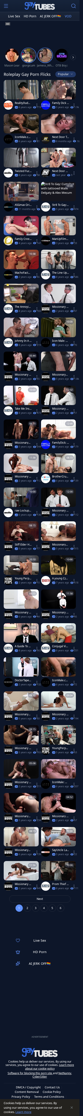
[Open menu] (6, 6)
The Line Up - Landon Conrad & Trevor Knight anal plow (60, 272)
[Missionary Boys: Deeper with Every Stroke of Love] (21, 877)
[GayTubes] (40, 6)
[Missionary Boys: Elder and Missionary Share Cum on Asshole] (58, 707)
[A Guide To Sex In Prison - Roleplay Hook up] (21, 639)
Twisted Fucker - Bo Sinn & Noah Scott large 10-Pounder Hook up (23, 171)
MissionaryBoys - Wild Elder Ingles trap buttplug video (23, 442)
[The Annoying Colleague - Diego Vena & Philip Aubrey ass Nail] (21, 299)
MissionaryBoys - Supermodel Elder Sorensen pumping (60, 374)
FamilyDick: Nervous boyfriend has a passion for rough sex (60, 442)
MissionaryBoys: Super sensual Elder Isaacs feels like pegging (23, 850)
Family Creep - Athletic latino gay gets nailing (23, 239)
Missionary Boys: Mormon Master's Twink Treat (23, 374)
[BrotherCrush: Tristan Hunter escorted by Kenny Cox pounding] (58, 469)
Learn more (23, 1112)
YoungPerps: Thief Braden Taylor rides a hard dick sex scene (60, 748)
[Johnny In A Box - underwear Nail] (21, 333)
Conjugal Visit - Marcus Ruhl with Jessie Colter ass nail (60, 646)
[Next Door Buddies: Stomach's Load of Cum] (58, 164)
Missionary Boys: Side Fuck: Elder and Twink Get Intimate (60, 612)
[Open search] (73, 6)
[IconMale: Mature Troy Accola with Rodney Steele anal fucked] (58, 775)
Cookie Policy (52, 1092)
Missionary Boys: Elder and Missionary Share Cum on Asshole (60, 714)
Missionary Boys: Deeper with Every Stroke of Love (23, 884)
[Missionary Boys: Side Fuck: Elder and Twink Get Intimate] (58, 605)
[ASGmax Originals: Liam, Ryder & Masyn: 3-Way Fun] (21, 198)
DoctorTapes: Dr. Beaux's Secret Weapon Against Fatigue (23, 680)
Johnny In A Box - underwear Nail (23, 340)
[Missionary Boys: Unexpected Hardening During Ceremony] (21, 469)
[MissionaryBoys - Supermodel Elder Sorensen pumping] (58, 367)
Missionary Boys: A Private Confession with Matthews (60, 510)
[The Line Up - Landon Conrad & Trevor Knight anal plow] (58, 265)
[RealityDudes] (8, 105)
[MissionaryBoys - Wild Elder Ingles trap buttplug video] (21, 435)
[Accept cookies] (72, 1107)
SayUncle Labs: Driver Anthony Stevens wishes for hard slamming (60, 850)
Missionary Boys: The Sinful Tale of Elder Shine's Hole (60, 408)
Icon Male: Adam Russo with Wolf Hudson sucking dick (60, 340)
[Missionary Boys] (45, 308)
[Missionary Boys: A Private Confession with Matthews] (58, 503)
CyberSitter (40, 1077)
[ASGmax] (8, 207)
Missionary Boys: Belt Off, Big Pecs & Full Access (60, 306)
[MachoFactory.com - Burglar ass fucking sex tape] (21, 265)
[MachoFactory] (8, 274)
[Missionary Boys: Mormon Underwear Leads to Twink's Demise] (58, 809)
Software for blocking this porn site (30, 1073)
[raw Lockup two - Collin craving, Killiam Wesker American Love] (21, 503)
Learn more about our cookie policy (49, 1067)
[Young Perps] (8, 580)
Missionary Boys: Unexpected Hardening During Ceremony (23, 476)
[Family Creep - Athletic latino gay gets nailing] (21, 232)
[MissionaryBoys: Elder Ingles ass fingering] (21, 809)
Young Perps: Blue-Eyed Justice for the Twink (23, 578)
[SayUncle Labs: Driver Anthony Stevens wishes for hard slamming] (58, 843)
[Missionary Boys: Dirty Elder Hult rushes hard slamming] (21, 741)
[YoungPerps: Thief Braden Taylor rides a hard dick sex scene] (58, 741)
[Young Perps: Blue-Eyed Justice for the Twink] (21, 571)
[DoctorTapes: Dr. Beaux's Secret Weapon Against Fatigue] (21, 673)
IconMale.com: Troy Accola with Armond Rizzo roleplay (60, 680)
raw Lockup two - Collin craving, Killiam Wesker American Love (23, 510)
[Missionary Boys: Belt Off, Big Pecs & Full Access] (58, 299)
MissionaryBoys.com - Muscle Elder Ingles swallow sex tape (60, 544)
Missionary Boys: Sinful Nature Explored (23, 782)
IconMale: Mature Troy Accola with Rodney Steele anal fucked (60, 782)
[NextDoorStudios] (45, 139)
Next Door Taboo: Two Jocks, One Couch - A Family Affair (60, 137)
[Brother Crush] (45, 478)
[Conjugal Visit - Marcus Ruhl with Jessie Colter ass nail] (58, 639)
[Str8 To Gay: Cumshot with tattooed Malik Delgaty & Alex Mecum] (58, 198)
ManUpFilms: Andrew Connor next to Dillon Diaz (60, 239)
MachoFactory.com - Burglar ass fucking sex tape (23, 272)
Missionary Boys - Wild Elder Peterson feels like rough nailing (23, 612)
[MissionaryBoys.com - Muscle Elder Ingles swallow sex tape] (58, 537)
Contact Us (52, 1087)
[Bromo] (8, 173)
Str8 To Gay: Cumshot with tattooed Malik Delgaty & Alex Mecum (60, 205)
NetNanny (64, 1073)
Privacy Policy (21, 1097)
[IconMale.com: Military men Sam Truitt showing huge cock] (21, 130)
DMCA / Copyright (28, 1087)
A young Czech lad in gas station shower (60, 578)
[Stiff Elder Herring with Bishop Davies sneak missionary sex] (21, 537)
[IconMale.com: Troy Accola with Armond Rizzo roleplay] (58, 673)
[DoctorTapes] (8, 682)
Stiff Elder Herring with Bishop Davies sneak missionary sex (23, 544)
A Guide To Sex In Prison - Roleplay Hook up (23, 646)
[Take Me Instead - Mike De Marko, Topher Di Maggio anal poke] (21, 401)
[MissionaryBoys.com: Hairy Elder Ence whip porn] (21, 707)
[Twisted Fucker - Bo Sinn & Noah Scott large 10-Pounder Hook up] (21, 164)
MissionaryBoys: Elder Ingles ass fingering (23, 816)
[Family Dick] (45, 105)
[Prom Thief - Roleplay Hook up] (58, 877)
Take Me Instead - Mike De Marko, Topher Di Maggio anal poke (23, 408)
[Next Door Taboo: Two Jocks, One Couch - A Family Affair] (58, 130)
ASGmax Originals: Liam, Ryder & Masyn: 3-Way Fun (23, 205)
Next (40, 899)
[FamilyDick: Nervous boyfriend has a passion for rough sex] (58, 435)
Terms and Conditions (49, 1097)
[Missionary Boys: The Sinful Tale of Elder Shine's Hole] (58, 401)
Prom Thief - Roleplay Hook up (60, 884)
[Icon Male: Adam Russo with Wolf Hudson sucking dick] (58, 333)
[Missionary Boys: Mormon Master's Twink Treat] (21, 367)
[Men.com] (45, 207)
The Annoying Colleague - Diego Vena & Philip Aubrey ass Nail (23, 306)
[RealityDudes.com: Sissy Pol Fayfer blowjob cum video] (21, 96)
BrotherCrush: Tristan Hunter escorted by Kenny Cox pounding (60, 476)
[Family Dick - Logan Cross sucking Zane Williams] (58, 96)
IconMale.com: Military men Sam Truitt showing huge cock (23, 137)
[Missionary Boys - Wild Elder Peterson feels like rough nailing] (21, 605)
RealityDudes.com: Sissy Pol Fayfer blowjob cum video (23, 103)
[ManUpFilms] (45, 240)
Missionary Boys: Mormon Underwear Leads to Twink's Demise (60, 816)
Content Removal (27, 1092)
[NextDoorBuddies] (45, 173)
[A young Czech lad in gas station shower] (58, 571)
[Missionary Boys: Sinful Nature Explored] (21, 775)
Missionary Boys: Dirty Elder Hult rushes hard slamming (23, 748)
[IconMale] (8, 139)
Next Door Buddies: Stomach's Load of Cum (60, 171)
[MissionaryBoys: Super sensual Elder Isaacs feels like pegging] (21, 843)
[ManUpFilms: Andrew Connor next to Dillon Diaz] (58, 232)
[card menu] (37, 105)
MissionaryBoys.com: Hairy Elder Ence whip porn (23, 714)
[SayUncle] (45, 852)
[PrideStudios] (8, 240)
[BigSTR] (45, 580)
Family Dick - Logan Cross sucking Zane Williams (60, 103)
